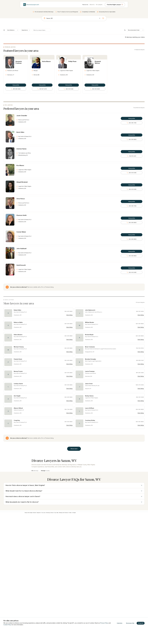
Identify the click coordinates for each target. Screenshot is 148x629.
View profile (16, 85)
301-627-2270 (43, 89)
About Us (92, 4)
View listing (69, 315)
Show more (74, 448)
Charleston (34, 512)
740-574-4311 (132, 156)
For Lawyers (99, 4)
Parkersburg (48, 512)
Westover (52, 512)
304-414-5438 (69, 89)
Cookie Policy (7, 624)
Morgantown (39, 512)
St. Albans (70, 512)
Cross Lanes (43, 512)
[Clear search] (99, 18)
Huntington (74, 512)
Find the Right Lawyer (114, 4)
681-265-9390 (16, 89)
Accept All (140, 623)
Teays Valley (56, 512)
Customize (119, 623)
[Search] (103, 18)
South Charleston (65, 512)
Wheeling (60, 512)
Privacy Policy (104, 623)
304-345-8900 (132, 139)
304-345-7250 (132, 122)
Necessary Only (130, 623)
